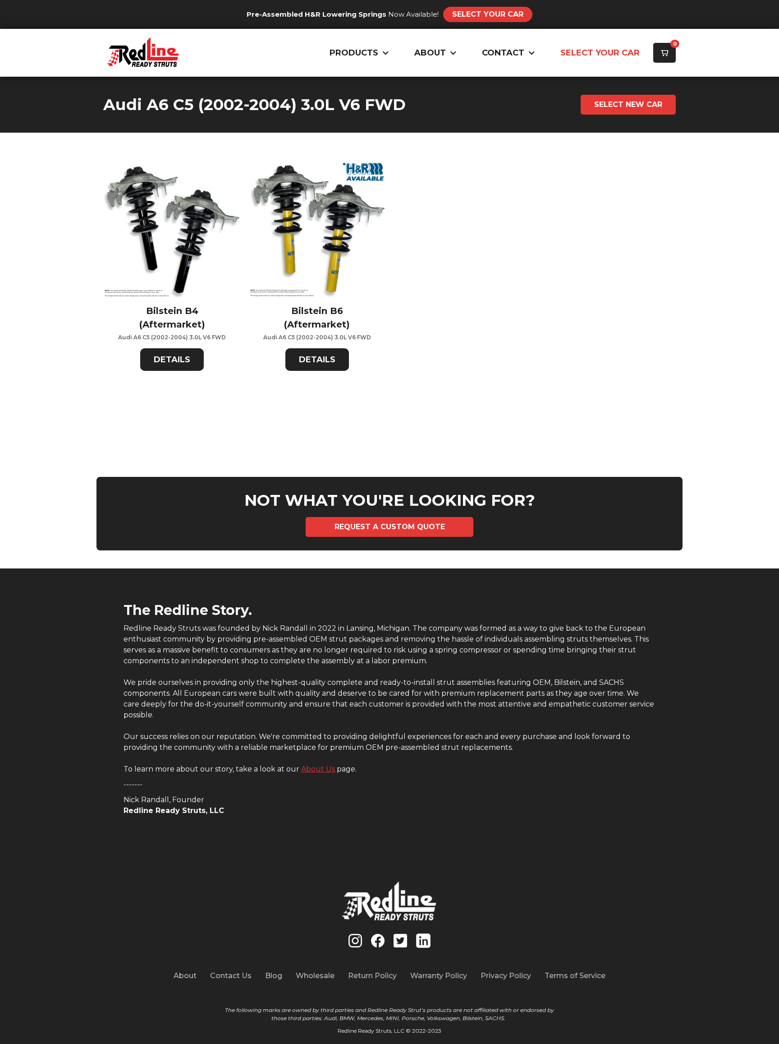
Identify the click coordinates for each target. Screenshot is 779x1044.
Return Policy (372, 975)
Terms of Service (575, 975)
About (185, 975)
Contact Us (231, 975)
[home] (143, 53)
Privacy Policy (506, 975)
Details (172, 360)
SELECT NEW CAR (628, 104)
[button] (357, 53)
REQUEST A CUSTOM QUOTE (390, 526)
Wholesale (315, 975)
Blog (273, 975)
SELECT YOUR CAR (600, 53)
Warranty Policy (438, 975)
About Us (318, 769)
